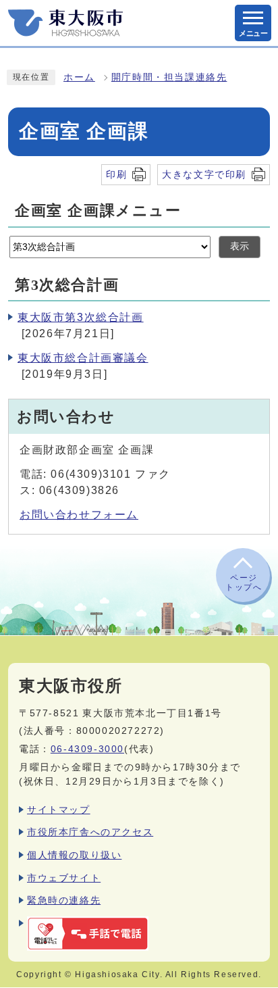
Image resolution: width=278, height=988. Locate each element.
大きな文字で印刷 (204, 174)
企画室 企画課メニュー (98, 211)
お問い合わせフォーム (79, 514)
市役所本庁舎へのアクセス (90, 831)
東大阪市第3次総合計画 (81, 317)
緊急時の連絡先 (64, 900)
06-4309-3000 (87, 748)
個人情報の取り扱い (74, 854)
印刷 (116, 174)
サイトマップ (58, 809)
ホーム (79, 77)
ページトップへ (243, 582)
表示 (239, 246)
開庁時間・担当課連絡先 (169, 77)
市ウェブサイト (64, 877)
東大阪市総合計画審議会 (83, 358)
